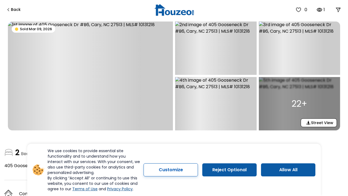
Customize (171, 170)
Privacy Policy (120, 189)
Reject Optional (229, 170)
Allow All (288, 170)
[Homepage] (174, 10)
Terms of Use (85, 189)
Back (16, 9)
